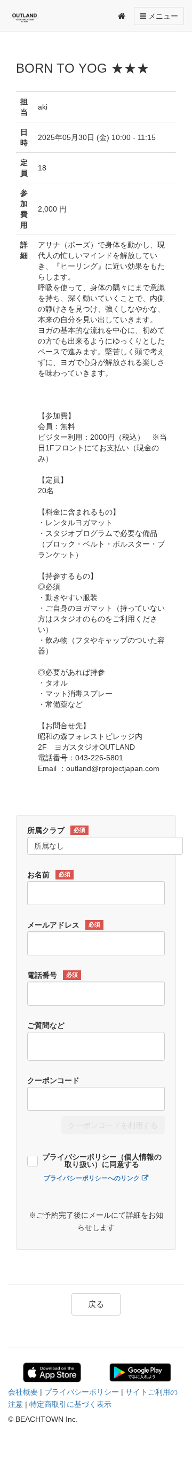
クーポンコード (53, 1080)
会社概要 (23, 1392)
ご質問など (46, 1025)
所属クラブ (56, 830)
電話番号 (52, 975)
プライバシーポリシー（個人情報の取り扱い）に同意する (102, 1161)
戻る (96, 1304)
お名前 (48, 874)
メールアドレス (63, 925)
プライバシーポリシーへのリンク (92, 1178)
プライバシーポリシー (81, 1392)
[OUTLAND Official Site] (31, 17)
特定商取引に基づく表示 (70, 1404)
